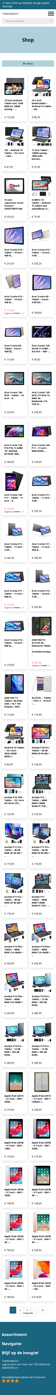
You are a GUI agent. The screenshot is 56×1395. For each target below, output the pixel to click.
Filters (29, 63)
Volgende (28, 1313)
